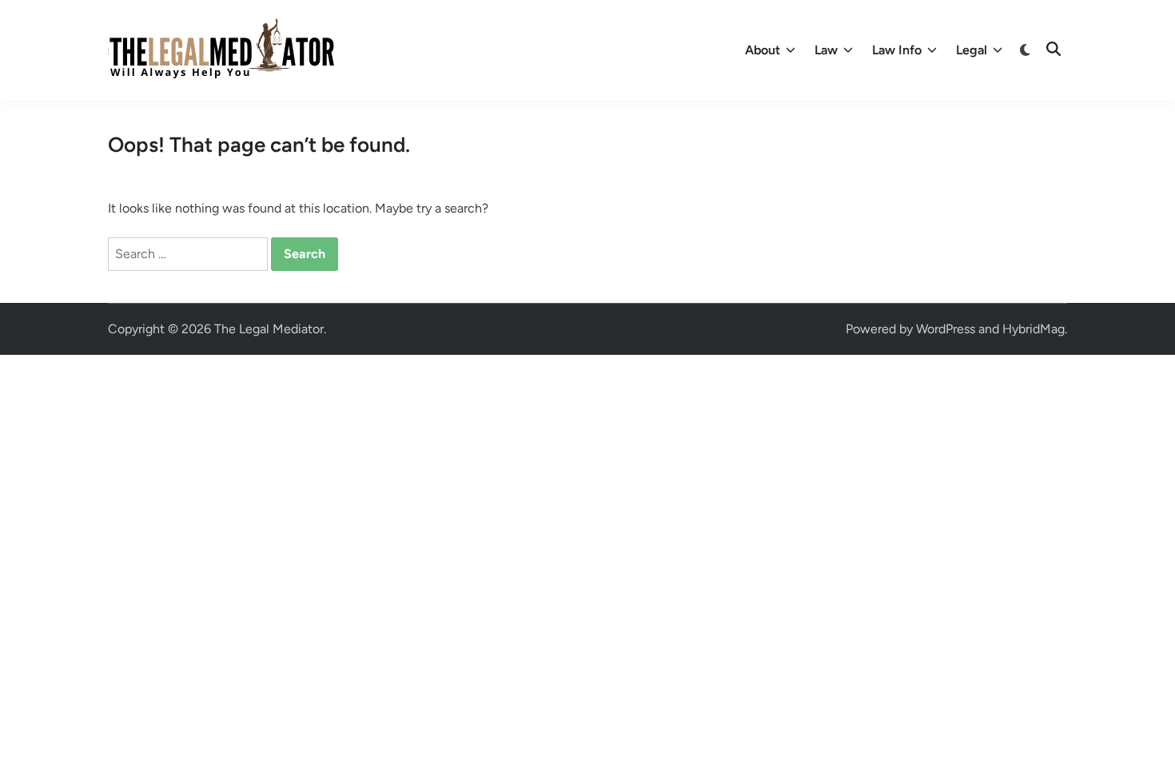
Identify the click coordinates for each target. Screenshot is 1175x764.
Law (826, 50)
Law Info (897, 50)
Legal (971, 50)
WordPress (945, 328)
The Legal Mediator (269, 328)
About (762, 50)
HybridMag (1033, 328)
